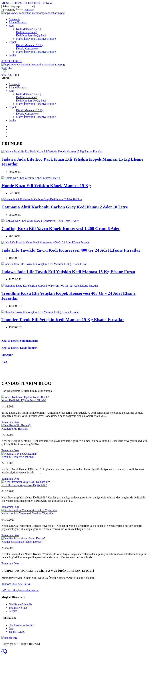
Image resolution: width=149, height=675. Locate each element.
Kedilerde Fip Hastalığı (14, 428)
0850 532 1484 (26, 3)
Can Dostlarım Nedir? (21, 625)
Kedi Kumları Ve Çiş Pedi (31, 35)
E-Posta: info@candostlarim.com (20, 590)
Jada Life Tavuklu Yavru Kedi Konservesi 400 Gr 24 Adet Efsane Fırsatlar (70, 250)
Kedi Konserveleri (26, 32)
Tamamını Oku (10, 422)
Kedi (11, 25)
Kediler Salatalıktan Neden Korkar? (22, 541)
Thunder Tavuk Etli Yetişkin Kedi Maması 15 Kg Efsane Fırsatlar (62, 319)
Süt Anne (7, 354)
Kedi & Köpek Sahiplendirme (19, 340)
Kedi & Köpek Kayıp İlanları (19, 347)
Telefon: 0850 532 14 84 (15, 583)
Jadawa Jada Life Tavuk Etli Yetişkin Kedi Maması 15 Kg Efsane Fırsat (68, 271)
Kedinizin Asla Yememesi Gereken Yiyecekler (27, 513)
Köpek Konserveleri (27, 48)
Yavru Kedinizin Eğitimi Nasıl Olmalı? (23, 400)
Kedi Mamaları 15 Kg (28, 28)
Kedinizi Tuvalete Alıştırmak (17, 456)
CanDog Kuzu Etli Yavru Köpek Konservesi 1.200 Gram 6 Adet (60, 228)
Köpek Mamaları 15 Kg (29, 45)
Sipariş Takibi (17, 631)
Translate (28, 9)
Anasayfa (14, 19)
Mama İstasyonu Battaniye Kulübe (36, 38)
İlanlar (12, 55)
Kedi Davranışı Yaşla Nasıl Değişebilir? (24, 485)
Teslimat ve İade (18, 607)
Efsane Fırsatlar (18, 22)
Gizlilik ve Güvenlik (20, 604)
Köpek (13, 42)
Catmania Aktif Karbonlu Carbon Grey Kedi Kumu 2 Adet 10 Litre (64, 207)
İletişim (13, 610)
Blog (4, 361)
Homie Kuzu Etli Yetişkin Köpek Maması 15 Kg (46, 185)
